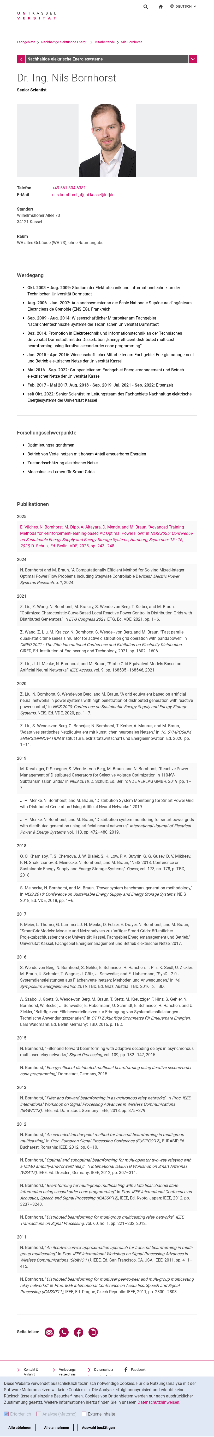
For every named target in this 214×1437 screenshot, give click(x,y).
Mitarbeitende (104, 42)
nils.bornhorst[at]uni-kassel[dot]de (83, 194)
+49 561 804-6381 (69, 187)
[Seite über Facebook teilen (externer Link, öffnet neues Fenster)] (78, 1335)
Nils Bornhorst (131, 42)
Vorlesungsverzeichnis (68, 1372)
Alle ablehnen (19, 1427)
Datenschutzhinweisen (158, 1402)
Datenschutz (103, 1370)
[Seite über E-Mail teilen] (49, 1335)
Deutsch (186, 6)
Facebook (138, 1370)
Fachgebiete (26, 42)
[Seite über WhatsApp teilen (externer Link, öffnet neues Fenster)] (64, 1335)
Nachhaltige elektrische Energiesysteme (65, 59)
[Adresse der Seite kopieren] (93, 1335)
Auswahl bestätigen (98, 1427)
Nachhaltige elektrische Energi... (64, 42)
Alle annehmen (56, 1427)
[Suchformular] (145, 6)
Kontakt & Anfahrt (31, 1372)
